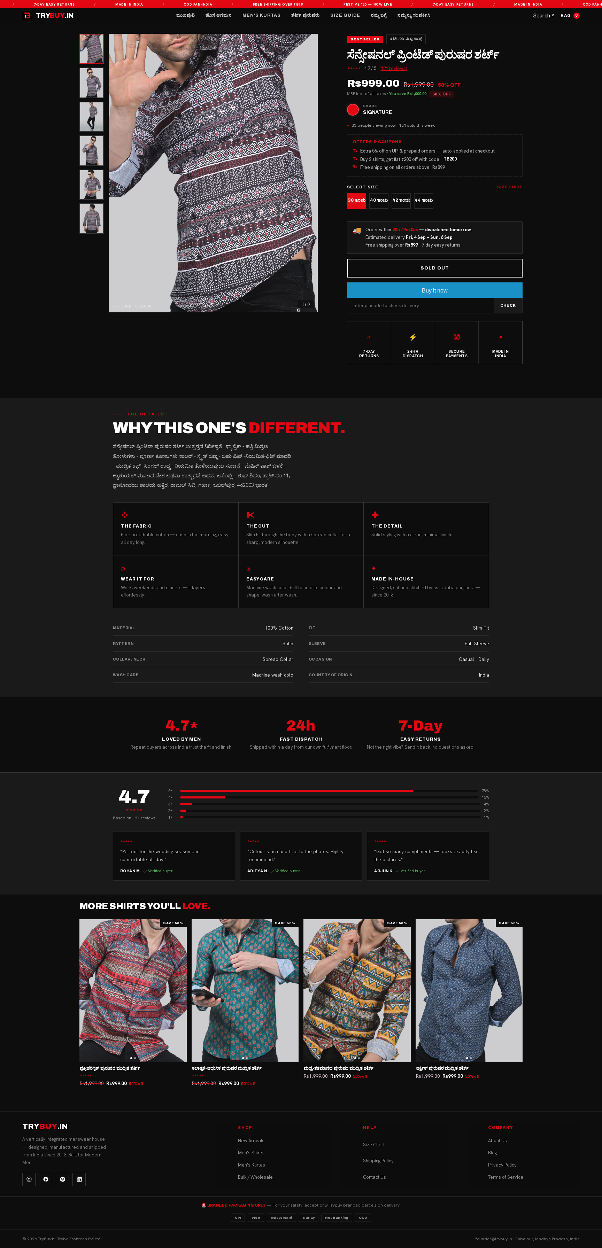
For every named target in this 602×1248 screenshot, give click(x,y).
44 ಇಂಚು (424, 200)
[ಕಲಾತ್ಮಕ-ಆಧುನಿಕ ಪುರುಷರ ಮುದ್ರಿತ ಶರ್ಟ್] (245, 990)
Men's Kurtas (261, 15)
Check (508, 305)
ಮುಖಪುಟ (185, 15)
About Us (497, 1141)
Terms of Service (505, 1177)
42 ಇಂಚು (401, 200)
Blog (492, 1153)
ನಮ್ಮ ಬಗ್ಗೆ (379, 15)
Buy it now (435, 291)
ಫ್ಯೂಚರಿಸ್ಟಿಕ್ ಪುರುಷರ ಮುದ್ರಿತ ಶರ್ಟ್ (110, 1068)
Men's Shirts (250, 1153)
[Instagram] (29, 1179)
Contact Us (374, 1177)
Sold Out (434, 268)
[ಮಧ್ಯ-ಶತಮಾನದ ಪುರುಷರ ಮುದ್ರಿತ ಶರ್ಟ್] (357, 990)
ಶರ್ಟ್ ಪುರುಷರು (305, 15)
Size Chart (374, 1145)
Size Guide (345, 15)
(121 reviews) (393, 68)
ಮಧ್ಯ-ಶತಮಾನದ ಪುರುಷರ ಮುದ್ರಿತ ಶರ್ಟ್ (338, 1068)
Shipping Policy (378, 1161)
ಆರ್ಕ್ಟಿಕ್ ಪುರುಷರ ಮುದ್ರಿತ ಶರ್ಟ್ (442, 1068)
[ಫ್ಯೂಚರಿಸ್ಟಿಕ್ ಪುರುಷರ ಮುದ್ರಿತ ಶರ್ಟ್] (133, 990)
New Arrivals (251, 1141)
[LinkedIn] (79, 1179)
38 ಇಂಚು (356, 200)
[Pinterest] (62, 1179)
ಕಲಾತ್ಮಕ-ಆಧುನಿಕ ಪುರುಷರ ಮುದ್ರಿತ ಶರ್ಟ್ (227, 1068)
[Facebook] (45, 1179)
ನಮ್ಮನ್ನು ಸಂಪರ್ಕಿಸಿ (414, 15)
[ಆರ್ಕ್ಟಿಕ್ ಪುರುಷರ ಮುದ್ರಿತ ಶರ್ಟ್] (469, 990)
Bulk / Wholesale (255, 1177)
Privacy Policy (502, 1165)
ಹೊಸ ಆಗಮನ (219, 15)
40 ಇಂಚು (379, 200)
